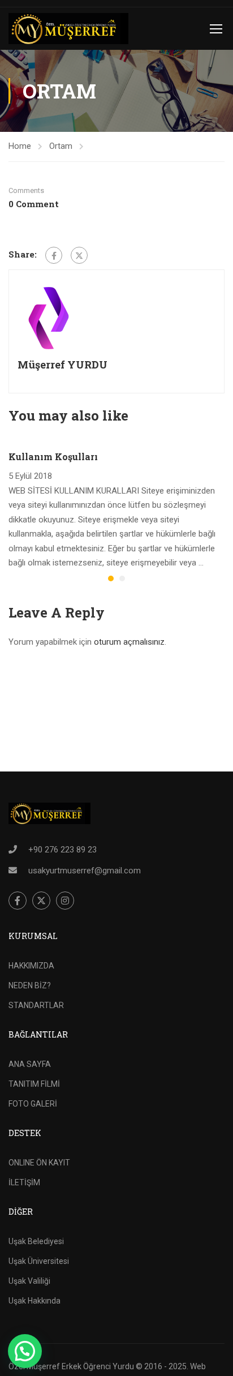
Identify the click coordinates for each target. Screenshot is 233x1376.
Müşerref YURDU (62, 364)
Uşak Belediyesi (36, 1241)
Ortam (60, 146)
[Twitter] (79, 255)
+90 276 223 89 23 (62, 850)
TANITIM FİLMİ (34, 1083)
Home (19, 146)
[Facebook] (53, 255)
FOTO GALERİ (32, 1103)
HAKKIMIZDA (31, 965)
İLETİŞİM (24, 1182)
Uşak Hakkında (34, 1300)
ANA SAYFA (29, 1064)
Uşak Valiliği (29, 1280)
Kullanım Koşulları (53, 456)
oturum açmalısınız (129, 642)
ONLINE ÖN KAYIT (39, 1162)
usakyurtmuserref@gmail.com (84, 870)
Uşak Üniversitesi (38, 1261)
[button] (111, 578)
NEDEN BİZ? (29, 985)
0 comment (33, 203)
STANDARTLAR (36, 1005)
